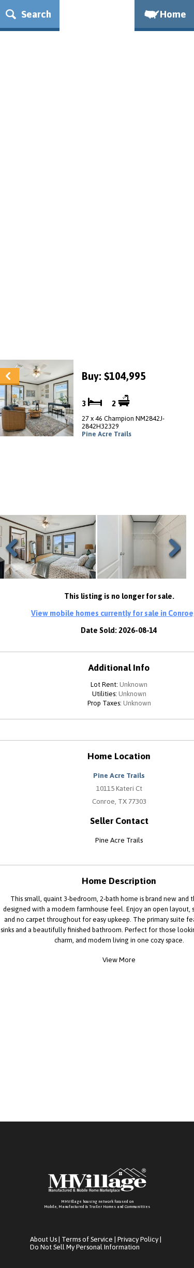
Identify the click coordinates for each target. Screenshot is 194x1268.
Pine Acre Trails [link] (106, 434)
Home (173, 14)
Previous (15, 560)
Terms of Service (87, 1239)
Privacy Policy (137, 1239)
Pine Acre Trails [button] (119, 775)
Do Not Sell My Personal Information (85, 1247)
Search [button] (35, 14)
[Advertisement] (97, 248)
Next (172, 560)
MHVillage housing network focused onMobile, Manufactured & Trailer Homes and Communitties (97, 1204)
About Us (43, 1239)
